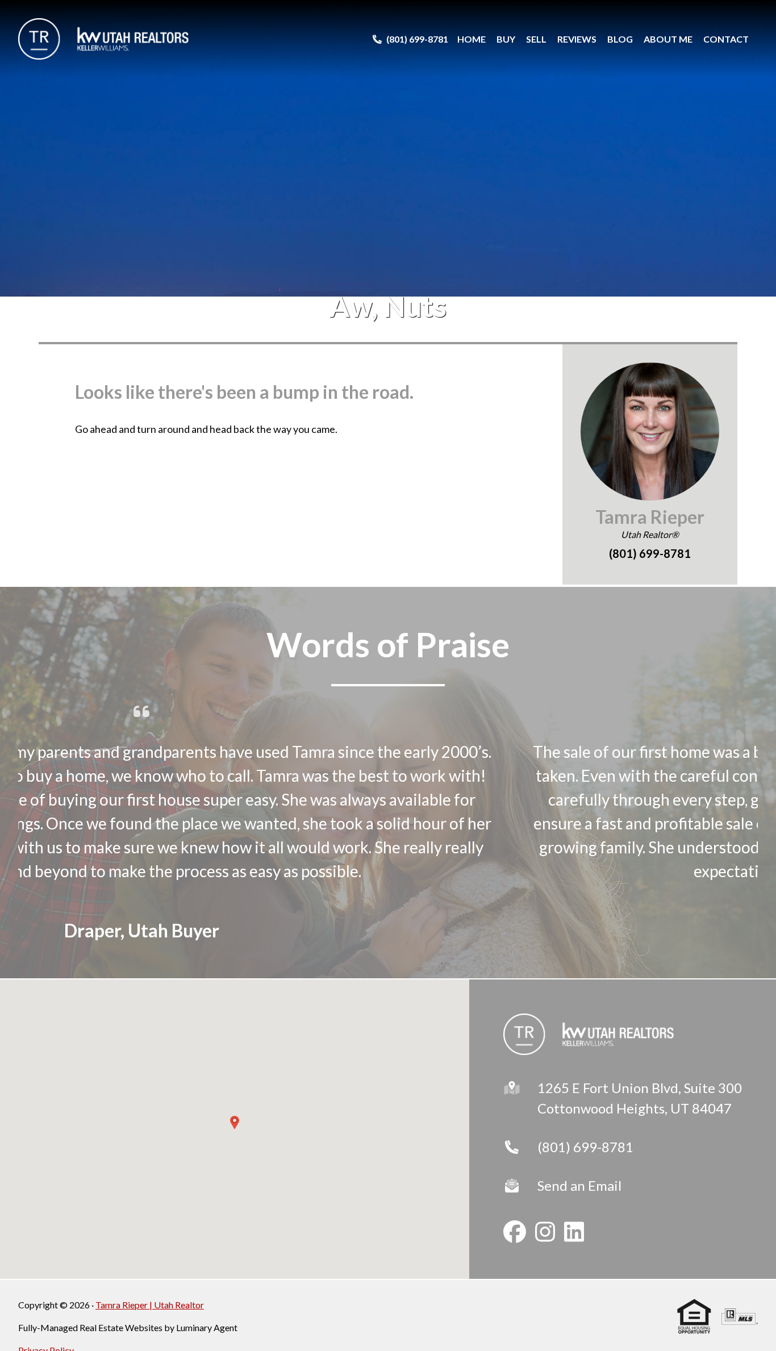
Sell (536, 39)
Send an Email (579, 1185)
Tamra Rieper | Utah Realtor (149, 1304)
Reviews (576, 39)
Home (471, 39)
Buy (506, 39)
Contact (726, 39)
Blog (620, 39)
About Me (668, 39)
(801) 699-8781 (585, 1147)
